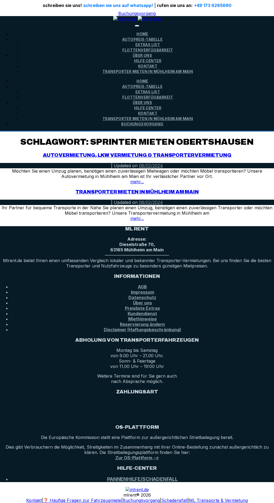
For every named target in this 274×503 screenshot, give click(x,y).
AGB (142, 286)
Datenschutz (142, 297)
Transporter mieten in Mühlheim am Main (147, 71)
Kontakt (147, 66)
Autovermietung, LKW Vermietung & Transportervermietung (137, 155)
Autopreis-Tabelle (142, 39)
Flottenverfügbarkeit (147, 50)
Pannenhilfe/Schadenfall (142, 479)
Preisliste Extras (142, 308)
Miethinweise (142, 319)
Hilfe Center (147, 61)
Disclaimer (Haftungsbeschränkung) (142, 329)
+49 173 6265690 (212, 5)
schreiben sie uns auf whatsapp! (118, 5)
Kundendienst (142, 313)
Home (142, 34)
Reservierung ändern (142, 324)
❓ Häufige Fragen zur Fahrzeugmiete (82, 500)
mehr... (137, 181)
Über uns (142, 302)
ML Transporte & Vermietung (218, 500)
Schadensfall (174, 500)
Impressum (142, 292)
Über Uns (142, 55)
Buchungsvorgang (137, 13)
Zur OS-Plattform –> (137, 457)
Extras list (147, 45)
